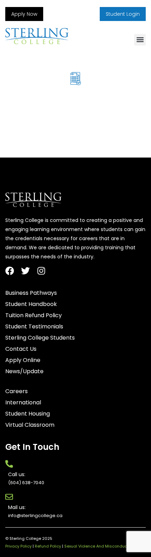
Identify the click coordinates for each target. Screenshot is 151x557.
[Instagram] (41, 270)
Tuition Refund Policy (33, 315)
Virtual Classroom (29, 425)
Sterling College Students (40, 338)
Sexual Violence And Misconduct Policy (102, 546)
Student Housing (27, 414)
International (23, 402)
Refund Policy (48, 546)
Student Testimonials (34, 326)
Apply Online (22, 360)
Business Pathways (31, 293)
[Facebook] (9, 270)
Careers (16, 391)
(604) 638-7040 (26, 482)
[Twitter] (25, 270)
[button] (140, 40)
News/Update (24, 371)
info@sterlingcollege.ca (35, 515)
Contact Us (21, 349)
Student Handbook (31, 304)
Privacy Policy (18, 546)
